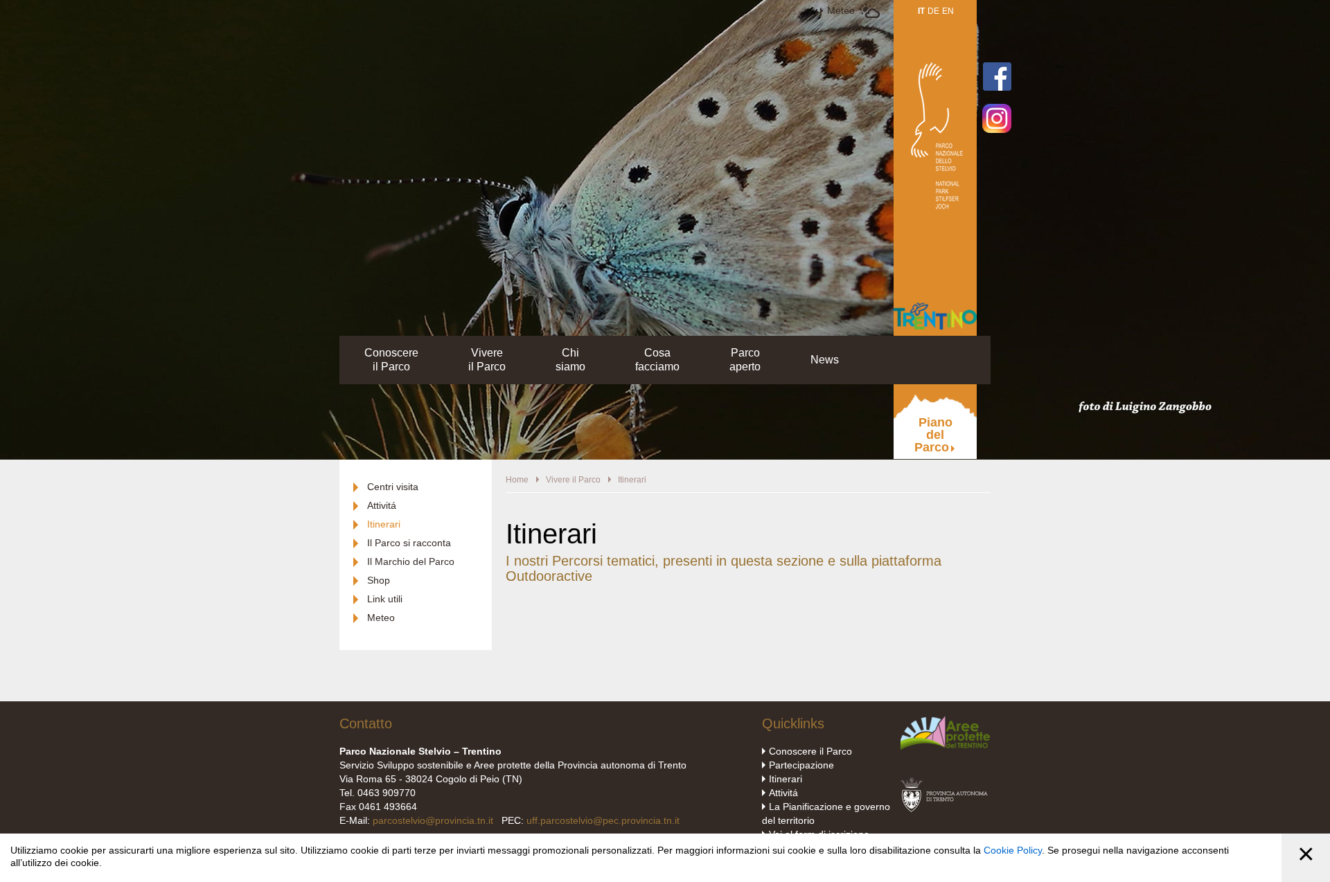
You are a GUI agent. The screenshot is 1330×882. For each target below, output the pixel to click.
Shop (378, 580)
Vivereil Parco (487, 359)
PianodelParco (933, 434)
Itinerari (383, 524)
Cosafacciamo (657, 359)
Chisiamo (570, 359)
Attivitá (381, 505)
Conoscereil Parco (391, 359)
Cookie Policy (1013, 850)
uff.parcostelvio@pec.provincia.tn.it (603, 820)
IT (921, 11)
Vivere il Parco (573, 480)
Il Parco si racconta (409, 542)
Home (517, 480)
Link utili (384, 598)
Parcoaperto (745, 359)
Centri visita (392, 486)
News (824, 360)
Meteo (841, 10)
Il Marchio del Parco (410, 561)
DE (933, 11)
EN (948, 11)
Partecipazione (801, 765)
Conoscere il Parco (810, 751)
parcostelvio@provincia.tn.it (433, 820)
